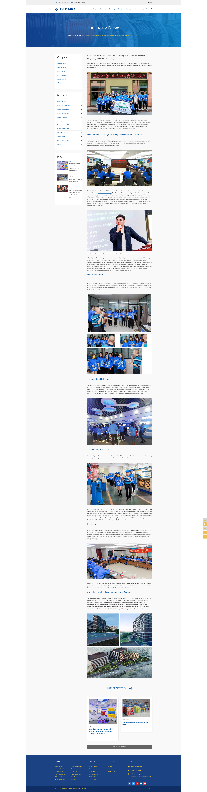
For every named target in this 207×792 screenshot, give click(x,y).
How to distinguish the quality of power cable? (135, 723)
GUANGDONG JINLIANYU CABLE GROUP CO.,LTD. (72, 789)
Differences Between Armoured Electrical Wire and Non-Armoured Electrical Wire (75, 167)
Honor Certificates (62, 75)
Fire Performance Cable (63, 125)
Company (112, 9)
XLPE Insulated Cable (63, 129)
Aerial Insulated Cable (63, 140)
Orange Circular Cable (63, 113)
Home (69, 35)
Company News (82, 35)
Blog (136, 9)
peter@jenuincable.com (79, 2)
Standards (102, 9)
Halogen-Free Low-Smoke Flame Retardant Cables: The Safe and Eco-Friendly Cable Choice (75, 192)
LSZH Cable (60, 121)
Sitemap (141, 789)
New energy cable (62, 117)
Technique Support (112, 771)
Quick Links (111, 762)
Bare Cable (60, 144)
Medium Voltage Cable (63, 109)
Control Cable (61, 136)
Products (93, 9)
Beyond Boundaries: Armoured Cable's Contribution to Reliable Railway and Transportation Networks (101, 731)
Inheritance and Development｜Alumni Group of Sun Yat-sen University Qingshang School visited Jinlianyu (112, 35)
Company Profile (61, 64)
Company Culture (62, 67)
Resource (128, 9)
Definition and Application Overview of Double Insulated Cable (75, 179)
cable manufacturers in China (105, 193)
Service (120, 9)
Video (109, 777)
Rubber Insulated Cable (63, 105)
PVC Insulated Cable (62, 132)
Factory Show (61, 71)
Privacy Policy (149, 789)
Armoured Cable (61, 102)
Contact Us (144, 9)
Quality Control (61, 79)
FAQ (108, 774)
